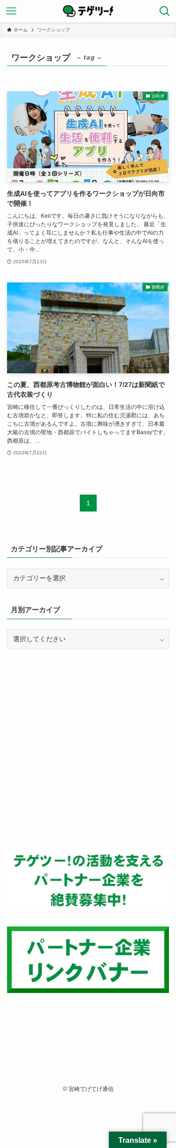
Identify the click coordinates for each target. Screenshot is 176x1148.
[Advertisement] (88, 749)
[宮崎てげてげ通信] (88, 11)
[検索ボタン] (164, 11)
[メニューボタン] (11, 11)
